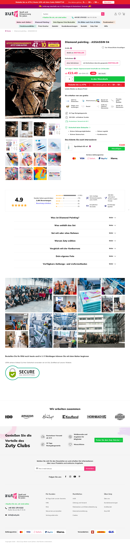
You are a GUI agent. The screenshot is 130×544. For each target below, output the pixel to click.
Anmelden (90, 468)
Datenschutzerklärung (80, 511)
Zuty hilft (107, 511)
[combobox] (71, 14)
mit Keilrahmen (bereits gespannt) (100, 63)
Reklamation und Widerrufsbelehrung (85, 507)
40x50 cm (75, 53)
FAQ (47, 507)
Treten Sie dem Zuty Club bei (108, 440)
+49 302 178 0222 (15, 508)
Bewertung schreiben (43, 203)
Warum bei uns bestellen (54, 511)
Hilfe (47, 503)
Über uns (107, 498)
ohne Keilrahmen (73, 63)
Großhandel (108, 507)
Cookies (75, 515)
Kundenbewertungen (111, 503)
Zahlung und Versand (80, 503)
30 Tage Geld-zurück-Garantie (56, 498)
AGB (74, 498)
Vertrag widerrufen (52, 515)
